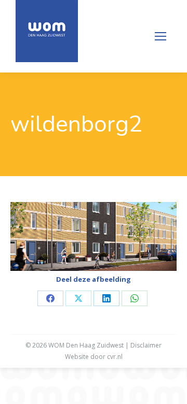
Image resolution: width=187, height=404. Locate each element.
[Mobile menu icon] (160, 36)
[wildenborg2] (93, 236)
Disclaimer (146, 345)
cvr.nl (115, 356)
